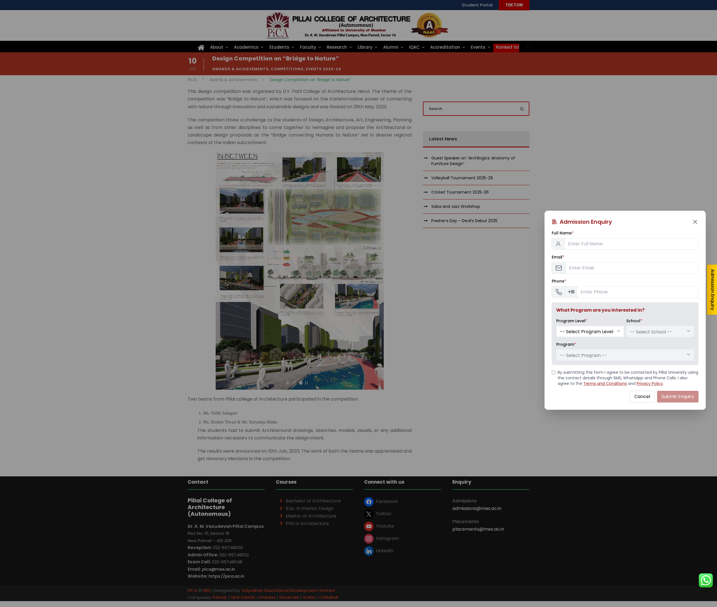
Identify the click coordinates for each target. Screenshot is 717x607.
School (634, 321)
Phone (559, 281)
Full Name (563, 233)
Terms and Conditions (605, 383)
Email (558, 257)
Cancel (642, 396)
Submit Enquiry (678, 396)
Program (566, 344)
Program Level (571, 321)
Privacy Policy (650, 383)
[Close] (695, 221)
